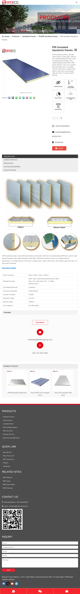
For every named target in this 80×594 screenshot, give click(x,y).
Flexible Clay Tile (8, 434)
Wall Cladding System (10, 427)
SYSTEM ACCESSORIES (12, 167)
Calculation (40, 322)
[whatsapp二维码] (12, 519)
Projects (5, 463)
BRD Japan (7, 481)
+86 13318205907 (22, 502)
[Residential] (58, 107)
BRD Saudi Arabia (9, 484)
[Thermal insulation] (70, 84)
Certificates (6, 466)
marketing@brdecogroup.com (61, 134)
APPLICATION (8, 163)
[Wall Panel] (58, 96)
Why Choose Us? (8, 456)
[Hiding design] (58, 84)
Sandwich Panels (8, 417)
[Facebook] (3, 583)
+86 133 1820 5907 (40, 353)
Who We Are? (7, 452)
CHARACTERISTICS (10, 160)
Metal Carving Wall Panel (11, 438)
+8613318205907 (62, 126)
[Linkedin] (16, 583)
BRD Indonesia (8, 488)
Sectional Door (8, 420)
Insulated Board (8, 424)
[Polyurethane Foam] (70, 96)
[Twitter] (8, 583)
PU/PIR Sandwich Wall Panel (17, 393)
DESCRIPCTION (9, 156)
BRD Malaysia (7, 477)
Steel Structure (8, 431)
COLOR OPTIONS (10, 170)
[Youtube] (12, 583)
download (59, 142)
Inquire (60, 148)
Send (8, 570)
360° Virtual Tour (8, 459)
